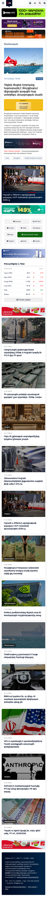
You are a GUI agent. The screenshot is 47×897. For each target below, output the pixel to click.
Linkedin (37, 241)
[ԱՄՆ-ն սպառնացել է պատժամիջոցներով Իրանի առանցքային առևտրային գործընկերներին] (23, 722)
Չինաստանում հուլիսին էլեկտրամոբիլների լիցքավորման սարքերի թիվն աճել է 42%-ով (23, 481)
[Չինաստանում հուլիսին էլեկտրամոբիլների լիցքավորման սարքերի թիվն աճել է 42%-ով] (23, 459)
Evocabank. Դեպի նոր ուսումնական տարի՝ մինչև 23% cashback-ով (22, 196)
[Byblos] (23, 23)
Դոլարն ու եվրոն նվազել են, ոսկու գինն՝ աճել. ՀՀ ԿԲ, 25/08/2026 (22, 832)
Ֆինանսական (10, 340)
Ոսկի (5, 290)
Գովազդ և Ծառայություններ (15, 887)
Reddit (24, 241)
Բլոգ (6, 889)
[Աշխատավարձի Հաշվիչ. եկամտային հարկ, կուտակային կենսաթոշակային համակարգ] (30, 3)
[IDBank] (23, 34)
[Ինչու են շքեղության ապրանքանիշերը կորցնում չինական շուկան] (23, 417)
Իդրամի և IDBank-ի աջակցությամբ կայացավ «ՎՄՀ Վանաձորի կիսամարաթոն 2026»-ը (20, 526)
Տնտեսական (11, 44)
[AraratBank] (23, 105)
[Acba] (23, 209)
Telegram (11, 241)
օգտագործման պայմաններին (27, 877)
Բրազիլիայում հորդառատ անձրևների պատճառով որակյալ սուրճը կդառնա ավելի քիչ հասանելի (21, 571)
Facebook (18, 221)
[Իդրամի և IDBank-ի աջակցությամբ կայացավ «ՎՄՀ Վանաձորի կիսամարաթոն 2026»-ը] (23, 504)
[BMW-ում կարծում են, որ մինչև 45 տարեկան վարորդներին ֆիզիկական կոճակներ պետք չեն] (23, 677)
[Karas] (23, 311)
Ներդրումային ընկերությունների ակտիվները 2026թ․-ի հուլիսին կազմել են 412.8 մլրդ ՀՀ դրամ (23, 352)
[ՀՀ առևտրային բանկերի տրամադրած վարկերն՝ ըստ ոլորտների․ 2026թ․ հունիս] (23, 375)
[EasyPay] (23, 12)
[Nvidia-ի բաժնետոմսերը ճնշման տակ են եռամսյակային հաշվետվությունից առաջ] (23, 593)
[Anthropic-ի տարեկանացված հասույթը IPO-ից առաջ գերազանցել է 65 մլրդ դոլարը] (23, 767)
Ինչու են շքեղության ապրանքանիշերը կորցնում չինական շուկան (21, 437)
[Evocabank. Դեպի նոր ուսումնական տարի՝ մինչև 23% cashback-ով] (23, 178)
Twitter (24, 228)
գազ (7, 158)
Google (11, 234)
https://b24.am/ (21, 873)
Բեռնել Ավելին (24, 300)
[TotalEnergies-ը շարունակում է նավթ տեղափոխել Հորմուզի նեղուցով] (23, 635)
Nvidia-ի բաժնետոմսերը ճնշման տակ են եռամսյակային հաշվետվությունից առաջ (22, 613)
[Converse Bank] (23, 253)
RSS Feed (37, 221)
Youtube (11, 228)
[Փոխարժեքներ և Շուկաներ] (35, 3)
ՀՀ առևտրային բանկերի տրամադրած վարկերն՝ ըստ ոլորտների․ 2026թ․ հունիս (23, 395)
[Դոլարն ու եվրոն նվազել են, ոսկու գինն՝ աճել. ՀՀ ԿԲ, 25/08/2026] (23, 811)
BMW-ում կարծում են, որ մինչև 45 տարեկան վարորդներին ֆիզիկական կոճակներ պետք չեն (21, 699)
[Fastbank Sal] (23, 143)
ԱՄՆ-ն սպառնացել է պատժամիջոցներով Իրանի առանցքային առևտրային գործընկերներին (23, 744)
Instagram (37, 228)
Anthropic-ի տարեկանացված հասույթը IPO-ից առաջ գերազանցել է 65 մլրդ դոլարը (21, 789)
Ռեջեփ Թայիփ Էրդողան (33, 158)
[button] (7, 192)
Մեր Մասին (32, 887)
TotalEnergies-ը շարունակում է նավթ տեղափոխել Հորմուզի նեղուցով (21, 655)
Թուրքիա (17, 158)
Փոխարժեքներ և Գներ (14, 264)
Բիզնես (7, 427)
